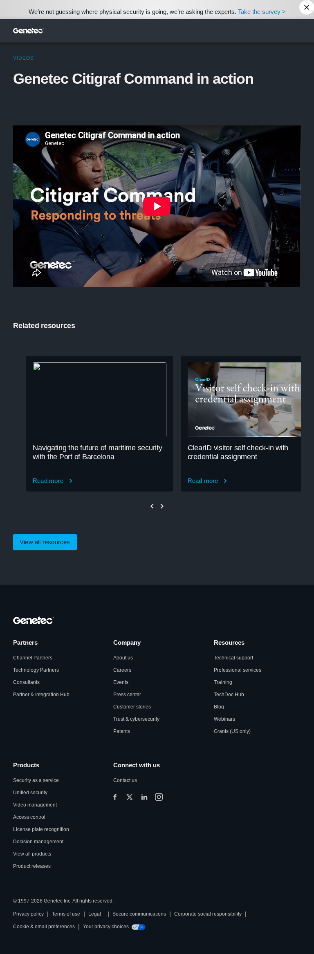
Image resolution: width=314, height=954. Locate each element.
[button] (45, 542)
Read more (48, 480)
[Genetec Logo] (28, 31)
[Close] (306, 7)
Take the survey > (262, 11)
